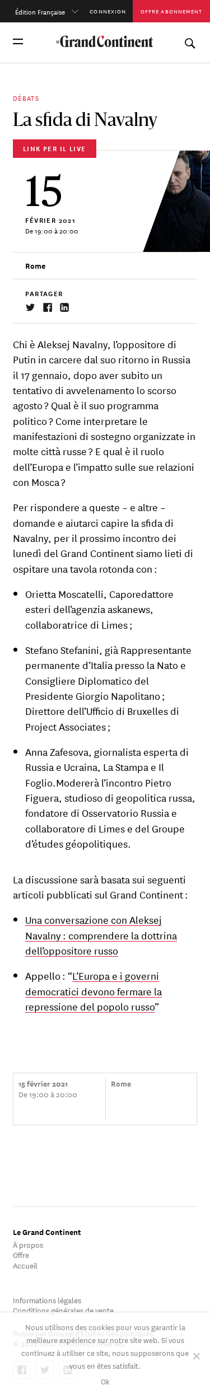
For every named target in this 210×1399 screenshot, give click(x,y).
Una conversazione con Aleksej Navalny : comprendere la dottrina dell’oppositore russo (101, 934)
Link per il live (54, 148)
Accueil (25, 1265)
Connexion (108, 11)
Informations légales (47, 1300)
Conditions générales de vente (63, 1310)
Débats (26, 97)
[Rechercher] (189, 41)
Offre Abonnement (171, 11)
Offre (21, 1254)
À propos (28, 1244)
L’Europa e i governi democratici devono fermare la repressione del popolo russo (93, 990)
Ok (105, 1381)
